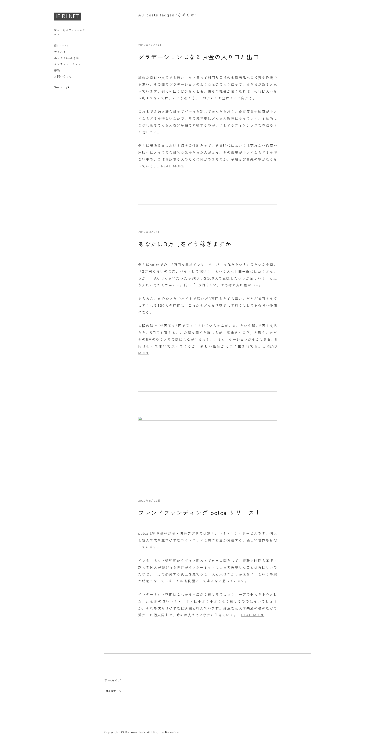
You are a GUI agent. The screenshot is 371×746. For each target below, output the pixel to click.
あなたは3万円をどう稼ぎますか (184, 244)
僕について (61, 46)
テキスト (60, 52)
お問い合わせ (63, 76)
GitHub (139, 723)
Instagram (129, 723)
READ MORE (172, 166)
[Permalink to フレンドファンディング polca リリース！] (207, 420)
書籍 (57, 70)
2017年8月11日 (149, 501)
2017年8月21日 (149, 232)
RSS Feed (150, 723)
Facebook (118, 723)
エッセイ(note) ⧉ (66, 58)
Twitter (107, 723)
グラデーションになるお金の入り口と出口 (198, 57)
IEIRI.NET (68, 16)
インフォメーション (67, 64)
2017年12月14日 (150, 45)
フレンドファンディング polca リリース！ (199, 513)
